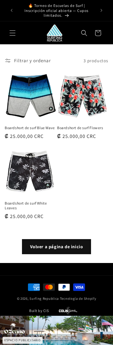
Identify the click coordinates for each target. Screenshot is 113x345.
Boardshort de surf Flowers (80, 127)
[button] (12, 33)
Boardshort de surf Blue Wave (30, 127)
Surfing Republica (44, 298)
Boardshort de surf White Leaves (26, 206)
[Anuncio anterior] (12, 10)
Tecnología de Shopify (78, 298)
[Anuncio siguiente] (101, 10)
